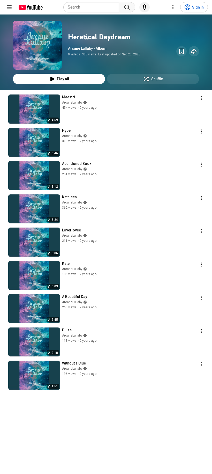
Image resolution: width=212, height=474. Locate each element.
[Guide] (9, 7)
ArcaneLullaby (72, 102)
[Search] (127, 7)
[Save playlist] (181, 51)
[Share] (194, 51)
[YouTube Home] (30, 7)
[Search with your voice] (144, 7)
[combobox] (93, 7)
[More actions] (201, 98)
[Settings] (173, 7)
